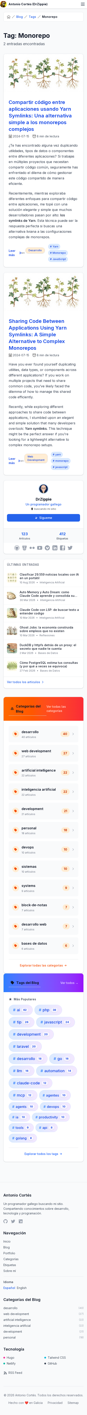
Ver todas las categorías (56, 709)
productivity (49, 1117)
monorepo (61, 460)
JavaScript (58, 259)
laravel (24, 1046)
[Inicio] (8, 16)
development (30, 1034)
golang (22, 1138)
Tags (32, 16)
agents (22, 1107)
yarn (57, 454)
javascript (60, 467)
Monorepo (58, 252)
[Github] (16, 547)
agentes (54, 1095)
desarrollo (27, 1058)
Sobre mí (9, 1271)
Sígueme (45, 517)
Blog (19, 16)
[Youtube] (39, 547)
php (47, 1010)
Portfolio (9, 1253)
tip (20, 1022)
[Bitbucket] (24, 547)
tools (20, 1128)
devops (54, 1107)
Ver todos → (69, 983)
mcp (22, 1095)
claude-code (29, 1083)
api (45, 1128)
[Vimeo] (47, 547)
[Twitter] (70, 547)
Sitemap (73, 1402)
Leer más (12, 253)
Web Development (36, 458)
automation (56, 1071)
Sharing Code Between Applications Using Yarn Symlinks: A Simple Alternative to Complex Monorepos (38, 334)
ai (20, 1010)
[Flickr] (32, 547)
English (22, 1288)
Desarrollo (35, 250)
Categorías (11, 1259)
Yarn (54, 246)
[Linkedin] (54, 547)
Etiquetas (9, 1265)
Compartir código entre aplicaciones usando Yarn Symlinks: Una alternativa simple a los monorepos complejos (40, 115)
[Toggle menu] (83, 4)
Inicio (7, 1241)
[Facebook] (62, 547)
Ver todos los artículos (23, 682)
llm (20, 1071)
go (61, 1058)
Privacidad (55, 1402)
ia (18, 1117)
